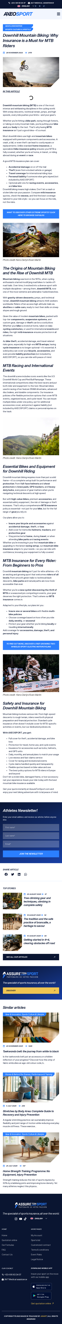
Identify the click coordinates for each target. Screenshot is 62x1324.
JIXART (44, 1316)
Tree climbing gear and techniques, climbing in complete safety (37, 901)
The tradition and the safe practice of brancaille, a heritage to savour (38, 922)
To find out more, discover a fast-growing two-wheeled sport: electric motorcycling (31, 645)
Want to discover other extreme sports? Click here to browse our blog (31, 213)
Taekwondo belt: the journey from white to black (31, 1051)
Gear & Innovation (13, 26)
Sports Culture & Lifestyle (18, 29)
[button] (6, 874)
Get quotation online (41, 1303)
